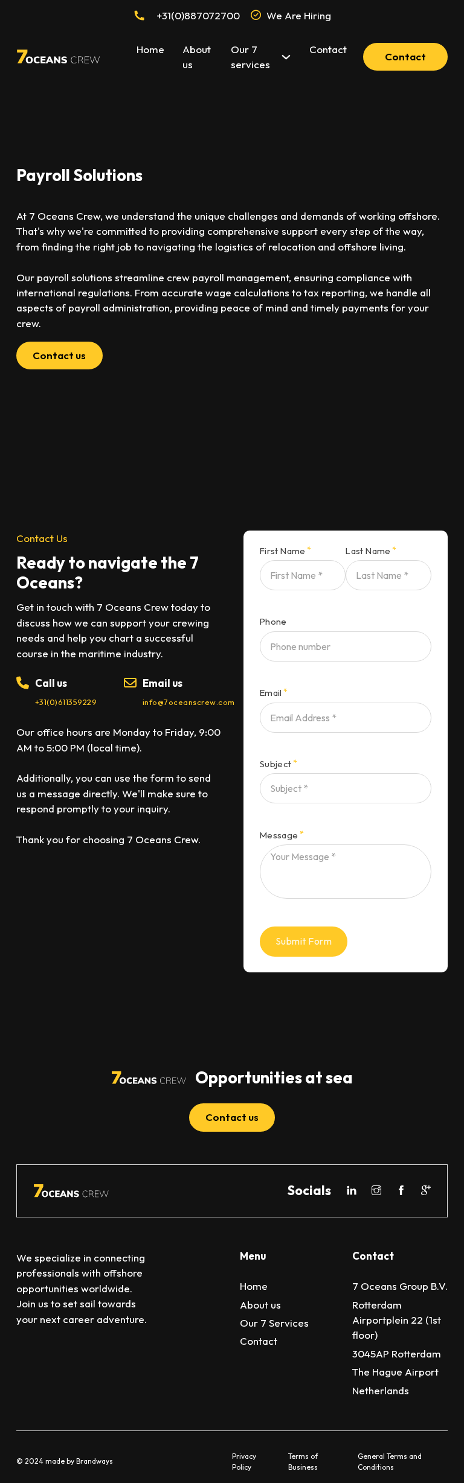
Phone (273, 622)
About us (196, 57)
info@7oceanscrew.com (189, 702)
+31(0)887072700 (198, 15)
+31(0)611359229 (66, 702)
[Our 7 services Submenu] (286, 57)
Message (279, 835)
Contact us (59, 355)
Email (271, 693)
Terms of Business (303, 1462)
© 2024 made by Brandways (64, 1460)
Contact (328, 49)
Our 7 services (250, 57)
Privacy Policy (244, 1462)
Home (150, 49)
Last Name (368, 551)
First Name (283, 551)
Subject (276, 764)
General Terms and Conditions (390, 1462)
